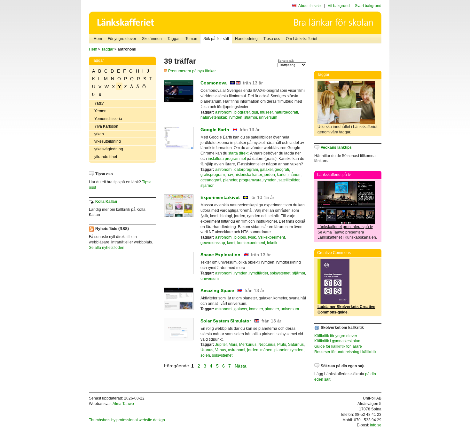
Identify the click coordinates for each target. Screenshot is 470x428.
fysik (252, 237)
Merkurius (247, 344)
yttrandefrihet (105, 157)
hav (230, 174)
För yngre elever (122, 38)
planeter (230, 180)
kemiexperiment (251, 243)
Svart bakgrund (368, 6)
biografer (242, 112)
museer (266, 112)
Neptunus (266, 344)
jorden (269, 174)
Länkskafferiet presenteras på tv (345, 227)
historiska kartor (248, 174)
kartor (281, 174)
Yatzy (99, 103)
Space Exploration (220, 254)
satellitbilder (288, 180)
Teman (191, 38)
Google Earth (214, 129)
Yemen (100, 111)
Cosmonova (213, 82)
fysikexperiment (271, 237)
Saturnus (296, 344)
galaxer (266, 169)
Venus (220, 350)
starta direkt (238, 153)
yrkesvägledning (108, 149)
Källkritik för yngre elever (335, 336)
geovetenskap (212, 243)
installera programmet (227, 158)
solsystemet (280, 273)
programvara (250, 180)
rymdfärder (258, 273)
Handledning (246, 38)
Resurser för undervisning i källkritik (345, 352)
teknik (272, 243)
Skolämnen (152, 38)
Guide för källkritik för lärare (338, 346)
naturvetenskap (213, 117)
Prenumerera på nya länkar (191, 71)
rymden (235, 117)
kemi (231, 243)
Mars (233, 344)
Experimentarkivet (220, 197)
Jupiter (221, 344)
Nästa (241, 365)
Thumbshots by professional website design (127, 420)
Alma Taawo (123, 403)
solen (205, 355)
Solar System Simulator (225, 320)
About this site (310, 6)
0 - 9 (96, 94)
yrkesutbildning (107, 141)
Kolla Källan (106, 201)
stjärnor (250, 117)
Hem (98, 38)
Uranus (206, 350)
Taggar (174, 38)
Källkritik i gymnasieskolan (337, 341)
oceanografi (210, 180)
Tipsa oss (271, 38)
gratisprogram (212, 174)
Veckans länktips (336, 147)
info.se (375, 425)
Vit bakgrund (339, 6)
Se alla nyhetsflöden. (107, 247)
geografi (282, 169)
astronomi (223, 112)
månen (294, 174)
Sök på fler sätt (216, 38)
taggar (344, 132)
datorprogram (246, 169)
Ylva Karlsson (106, 126)
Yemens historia (108, 118)
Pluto (281, 344)
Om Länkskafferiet (301, 38)
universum (268, 117)
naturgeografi (286, 112)
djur (255, 112)
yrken (99, 134)
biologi (240, 237)
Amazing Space (217, 290)
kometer (256, 309)
